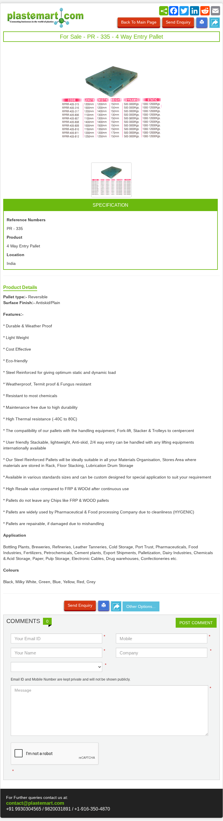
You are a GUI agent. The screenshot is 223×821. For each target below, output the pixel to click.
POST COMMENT (196, 622)
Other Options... (141, 606)
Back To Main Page (139, 22)
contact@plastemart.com (35, 803)
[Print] (201, 22)
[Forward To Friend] (214, 22)
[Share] (163, 10)
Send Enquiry (178, 22)
